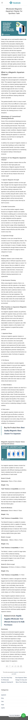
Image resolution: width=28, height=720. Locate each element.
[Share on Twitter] (12, 666)
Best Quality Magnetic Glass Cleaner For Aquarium (14, 431)
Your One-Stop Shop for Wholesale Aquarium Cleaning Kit (7, 680)
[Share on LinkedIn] (21, 666)
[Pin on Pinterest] (18, 666)
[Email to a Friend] (15, 666)
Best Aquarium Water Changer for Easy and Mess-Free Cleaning (21, 680)
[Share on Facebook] (9, 666)
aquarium (16, 672)
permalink (14, 674)
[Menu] (2, 3)
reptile (3, 708)
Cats (2, 701)
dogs (2, 704)
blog (2, 698)
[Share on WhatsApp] (7, 666)
